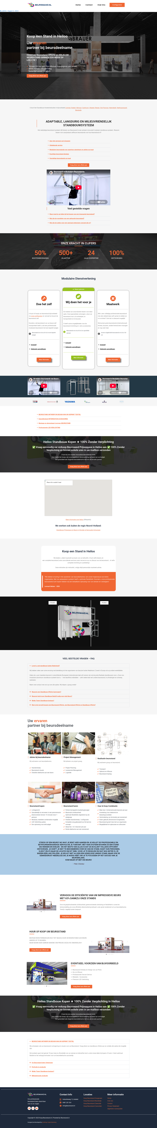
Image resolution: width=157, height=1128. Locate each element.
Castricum (85, 108)
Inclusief (34, 345)
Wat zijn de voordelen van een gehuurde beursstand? (67, 218)
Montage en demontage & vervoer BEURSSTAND (54, 423)
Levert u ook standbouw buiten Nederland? (46, 666)
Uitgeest (91, 108)
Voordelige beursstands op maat (60, 158)
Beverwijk (78, 110)
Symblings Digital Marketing (49, 1122)
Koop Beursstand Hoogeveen (93, 1098)
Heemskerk (112, 108)
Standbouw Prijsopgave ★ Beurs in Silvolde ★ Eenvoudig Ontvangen (78, 530)
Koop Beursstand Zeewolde (92, 1103)
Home (78, 5)
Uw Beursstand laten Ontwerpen (42, 1063)
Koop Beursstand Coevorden (93, 1106)
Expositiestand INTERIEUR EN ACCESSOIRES (53, 419)
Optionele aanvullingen (38, 349)
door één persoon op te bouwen (60, 141)
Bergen (97, 108)
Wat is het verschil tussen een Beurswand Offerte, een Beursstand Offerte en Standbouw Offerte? (64, 705)
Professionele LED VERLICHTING (49, 427)
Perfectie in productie (39, 1067)
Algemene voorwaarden (114, 1109)
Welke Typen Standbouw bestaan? (43, 700)
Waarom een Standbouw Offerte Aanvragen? (46, 692)
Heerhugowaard (122, 108)
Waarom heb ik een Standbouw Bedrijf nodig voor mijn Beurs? (52, 696)
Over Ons (101, 5)
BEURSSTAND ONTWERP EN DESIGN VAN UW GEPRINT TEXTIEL (60, 414)
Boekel (73, 108)
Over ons (110, 1101)
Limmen (68, 108)
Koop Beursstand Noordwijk (92, 1101)
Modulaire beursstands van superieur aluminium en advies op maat (72, 150)
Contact (89, 5)
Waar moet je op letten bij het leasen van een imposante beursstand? (72, 214)
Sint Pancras (104, 108)
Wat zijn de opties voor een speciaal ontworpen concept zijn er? (70, 223)
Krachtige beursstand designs (59, 154)
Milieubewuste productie (40, 1076)
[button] (78, 141)
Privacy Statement (113, 1106)
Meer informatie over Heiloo (74, 519)
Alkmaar (78, 108)
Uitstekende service (56, 145)
